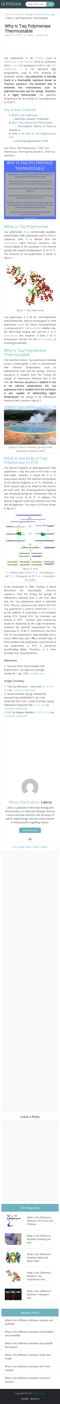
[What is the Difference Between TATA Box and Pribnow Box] (16, 1220)
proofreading (46, 339)
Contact (24, 1398)
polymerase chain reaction (18, 61)
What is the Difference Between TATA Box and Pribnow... (40, 1221)
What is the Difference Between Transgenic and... (39, 1294)
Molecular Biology (45, 14)
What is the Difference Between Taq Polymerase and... (39, 1276)
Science (18, 14)
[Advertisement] (32, 48)
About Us (34, 1398)
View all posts (30, 830)
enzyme (40, 58)
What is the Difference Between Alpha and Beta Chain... (39, 1257)
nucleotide (36, 328)
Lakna (30, 35)
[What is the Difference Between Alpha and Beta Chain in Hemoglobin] (16, 1257)
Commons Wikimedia (23, 690)
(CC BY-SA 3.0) (42, 712)
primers (52, 608)
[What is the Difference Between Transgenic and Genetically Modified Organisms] (16, 1294)
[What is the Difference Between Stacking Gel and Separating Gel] (16, 1239)
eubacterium (11, 242)
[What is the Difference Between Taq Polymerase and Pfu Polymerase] (16, 1276)
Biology (29, 14)
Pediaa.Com (39, 1393)
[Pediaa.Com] (12, 4)
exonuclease (11, 335)
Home (8, 14)
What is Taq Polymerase (25, 115)
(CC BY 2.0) (39, 705)
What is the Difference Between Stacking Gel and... (39, 1239)
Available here (37, 673)
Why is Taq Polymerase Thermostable (32, 122)
